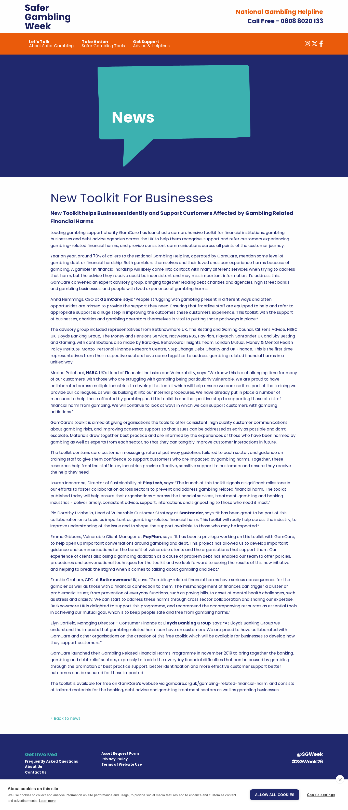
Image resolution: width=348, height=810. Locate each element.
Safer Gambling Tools (103, 44)
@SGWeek (310, 754)
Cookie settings (321, 795)
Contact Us (35, 772)
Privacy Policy (114, 759)
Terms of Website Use (121, 764)
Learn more (47, 801)
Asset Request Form (120, 753)
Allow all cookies (274, 795)
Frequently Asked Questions (51, 761)
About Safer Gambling (51, 44)
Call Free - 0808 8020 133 (285, 21)
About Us (33, 766)
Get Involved (41, 754)
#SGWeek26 (307, 761)
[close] (340, 779)
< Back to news (65, 718)
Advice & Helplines (151, 44)
